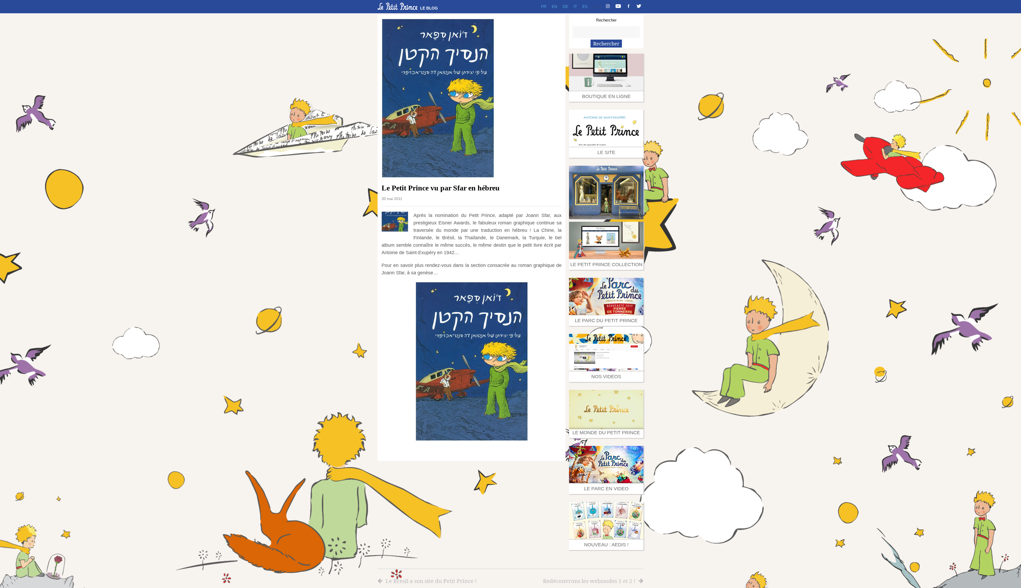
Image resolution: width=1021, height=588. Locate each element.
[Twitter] (638, 6)
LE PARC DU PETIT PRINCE (606, 320)
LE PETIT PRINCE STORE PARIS (606, 208)
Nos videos (606, 376)
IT (575, 6)
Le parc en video (606, 488)
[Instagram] (607, 6)
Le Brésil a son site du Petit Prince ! (431, 581)
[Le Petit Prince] (397, 6)
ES (585, 6)
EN (554, 6)
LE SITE (606, 152)
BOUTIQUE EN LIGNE (606, 96)
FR (543, 6)
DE (565, 6)
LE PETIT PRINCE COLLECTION (606, 264)
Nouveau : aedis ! (606, 544)
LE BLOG (429, 8)
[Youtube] (618, 6)
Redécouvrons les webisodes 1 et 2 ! (589, 581)
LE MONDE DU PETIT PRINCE (606, 432)
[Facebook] (628, 6)
